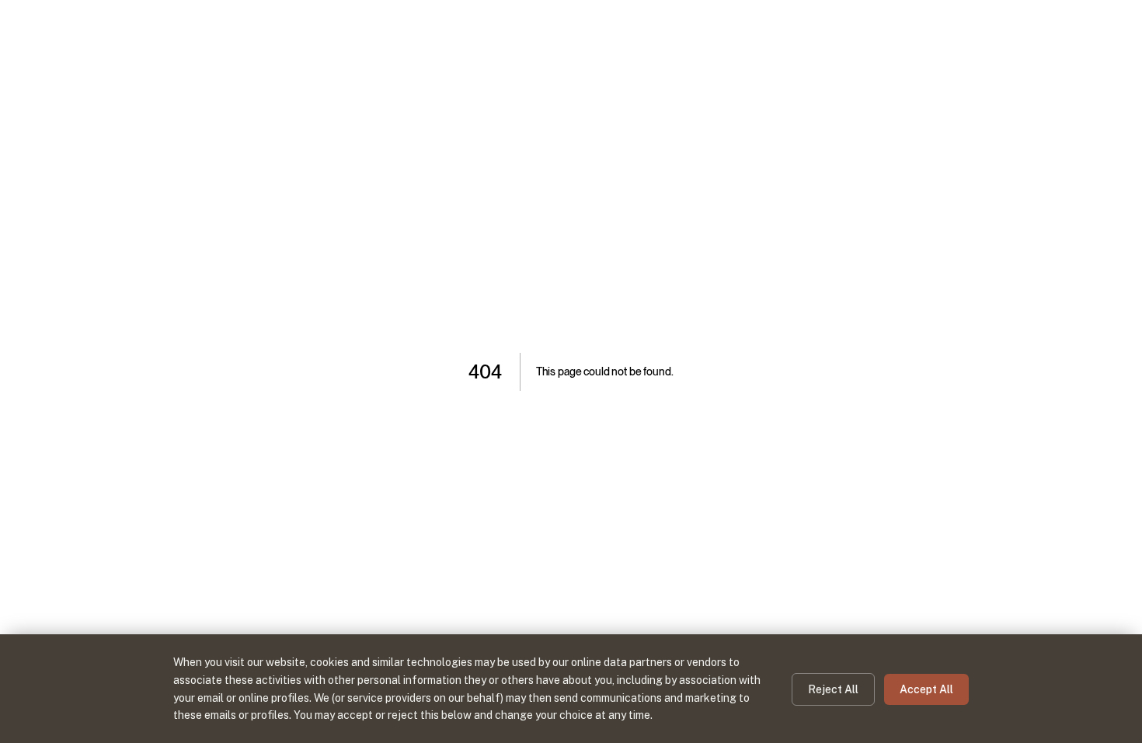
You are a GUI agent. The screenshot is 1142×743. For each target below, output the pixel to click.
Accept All (926, 689)
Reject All (833, 689)
